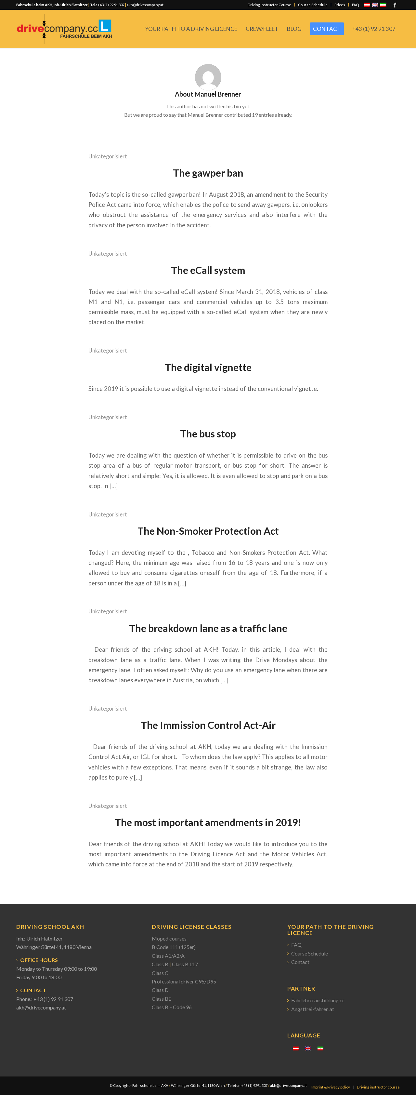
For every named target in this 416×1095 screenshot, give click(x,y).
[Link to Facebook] (395, 5)
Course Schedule (313, 5)
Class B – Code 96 (172, 1007)
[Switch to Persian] (320, 1048)
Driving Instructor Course (269, 5)
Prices (339, 5)
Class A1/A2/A (168, 956)
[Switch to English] (308, 1048)
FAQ (355, 5)
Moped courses (169, 938)
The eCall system (208, 270)
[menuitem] (269, 5)
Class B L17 (185, 964)
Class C (160, 973)
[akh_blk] (64, 29)
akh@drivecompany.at (145, 5)
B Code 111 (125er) (174, 947)
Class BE (161, 998)
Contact (300, 962)
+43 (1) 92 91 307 (110, 5)
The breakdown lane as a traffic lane (208, 628)
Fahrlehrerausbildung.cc (318, 1000)
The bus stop (208, 433)
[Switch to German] (296, 1048)
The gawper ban (208, 173)
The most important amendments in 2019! (208, 822)
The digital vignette (208, 367)
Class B (160, 964)
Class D (160, 990)
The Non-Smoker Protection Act (208, 531)
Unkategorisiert (107, 156)
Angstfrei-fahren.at (312, 1009)
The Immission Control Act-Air (208, 725)
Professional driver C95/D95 (184, 981)
